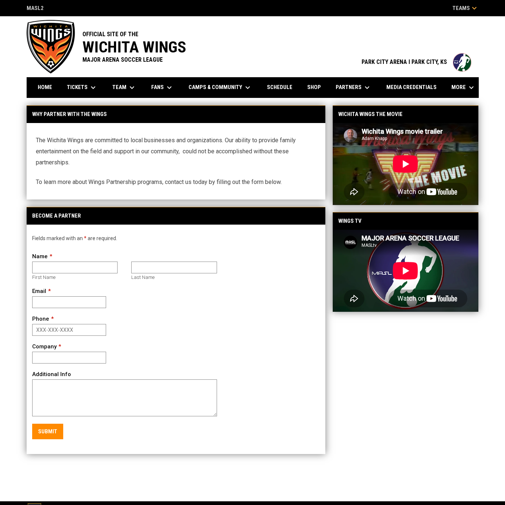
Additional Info (51, 374)
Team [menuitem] (124, 87)
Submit (47, 431)
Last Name (143, 277)
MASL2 (35, 9)
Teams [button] (466, 8)
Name (40, 256)
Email (39, 291)
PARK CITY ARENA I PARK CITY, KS (416, 61)
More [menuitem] (463, 87)
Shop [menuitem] (314, 87)
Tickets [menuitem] (82, 87)
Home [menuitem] (45, 87)
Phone (40, 318)
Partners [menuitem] (354, 87)
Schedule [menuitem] (279, 87)
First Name (43, 277)
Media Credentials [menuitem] (411, 87)
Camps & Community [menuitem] (220, 87)
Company (44, 346)
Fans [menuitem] (162, 87)
